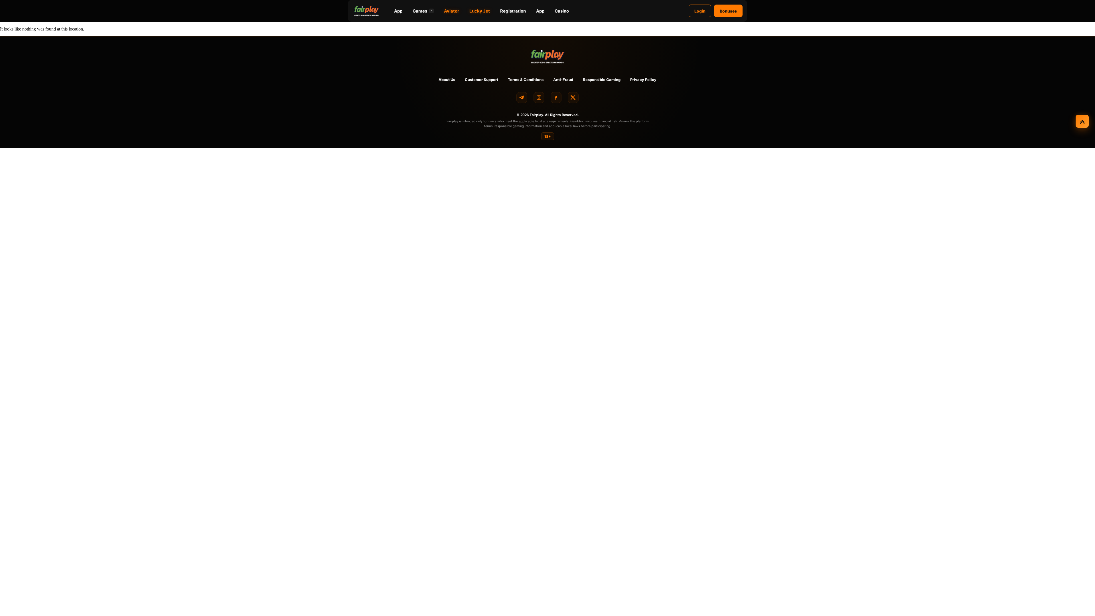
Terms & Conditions (526, 79)
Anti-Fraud (563, 79)
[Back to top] (1082, 121)
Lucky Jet (479, 11)
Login (699, 11)
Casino (562, 11)
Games (420, 11)
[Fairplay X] (573, 97)
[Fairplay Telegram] (521, 97)
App (398, 11)
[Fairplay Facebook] (556, 97)
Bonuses (728, 11)
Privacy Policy (643, 79)
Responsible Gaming (601, 79)
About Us (447, 79)
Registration (513, 11)
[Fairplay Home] (547, 56)
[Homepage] (366, 10)
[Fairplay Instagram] (539, 97)
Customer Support (481, 79)
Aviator (451, 11)
